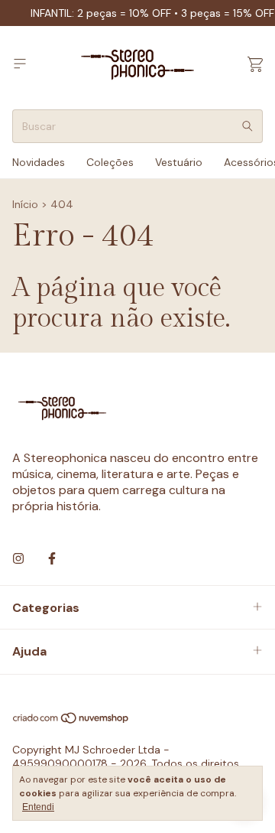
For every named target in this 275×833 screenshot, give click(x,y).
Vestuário (178, 162)
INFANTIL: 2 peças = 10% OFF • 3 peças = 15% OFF (152, 13)
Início (25, 204)
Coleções (110, 162)
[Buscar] (247, 126)
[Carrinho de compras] (255, 65)
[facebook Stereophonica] (52, 559)
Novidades (38, 162)
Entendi (38, 807)
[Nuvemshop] (71, 720)
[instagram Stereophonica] (18, 559)
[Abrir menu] (20, 64)
